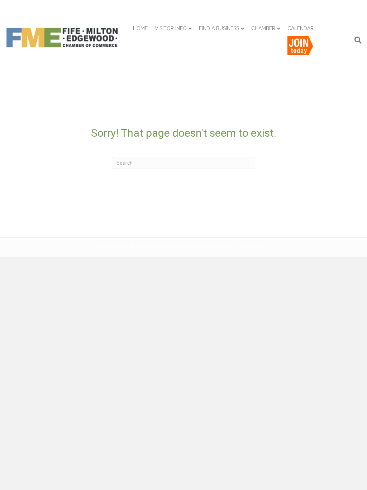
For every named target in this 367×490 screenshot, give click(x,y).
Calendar (300, 28)
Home (140, 28)
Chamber (263, 28)
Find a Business (219, 28)
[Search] (356, 40)
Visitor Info (171, 28)
